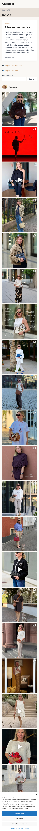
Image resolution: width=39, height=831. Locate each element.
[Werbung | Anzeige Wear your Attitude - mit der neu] (19, 569)
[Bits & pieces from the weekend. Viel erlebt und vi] (19, 534)
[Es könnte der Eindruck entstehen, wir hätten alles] (19, 605)
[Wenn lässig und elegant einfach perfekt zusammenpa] (19, 286)
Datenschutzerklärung (17, 828)
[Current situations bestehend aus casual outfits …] (19, 215)
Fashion (7, 23)
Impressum (26, 828)
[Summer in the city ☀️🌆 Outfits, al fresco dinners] (19, 392)
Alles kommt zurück (17, 27)
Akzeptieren (19, 813)
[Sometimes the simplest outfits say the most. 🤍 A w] (19, 427)
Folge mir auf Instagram (13, 66)
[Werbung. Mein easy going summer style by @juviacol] (19, 782)
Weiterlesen (10, 57)
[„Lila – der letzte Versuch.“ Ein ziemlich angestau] (19, 463)
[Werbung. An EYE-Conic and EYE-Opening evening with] (19, 144)
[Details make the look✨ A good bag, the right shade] (19, 109)
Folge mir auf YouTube (12, 71)
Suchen (32, 79)
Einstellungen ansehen (19, 824)
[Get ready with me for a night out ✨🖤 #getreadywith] (19, 179)
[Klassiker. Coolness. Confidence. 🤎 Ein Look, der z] (19, 250)
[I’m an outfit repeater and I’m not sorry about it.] (19, 711)
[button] (36, 794)
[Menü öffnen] (35, 3)
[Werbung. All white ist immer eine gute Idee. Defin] (19, 357)
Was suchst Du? (8, 76)
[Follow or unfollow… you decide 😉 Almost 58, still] (19, 321)
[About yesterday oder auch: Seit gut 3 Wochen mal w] (19, 675)
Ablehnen (19, 819)
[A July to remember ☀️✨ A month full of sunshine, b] (19, 746)
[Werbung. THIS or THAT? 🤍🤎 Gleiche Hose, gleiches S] (19, 498)
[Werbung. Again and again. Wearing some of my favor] (19, 640)
